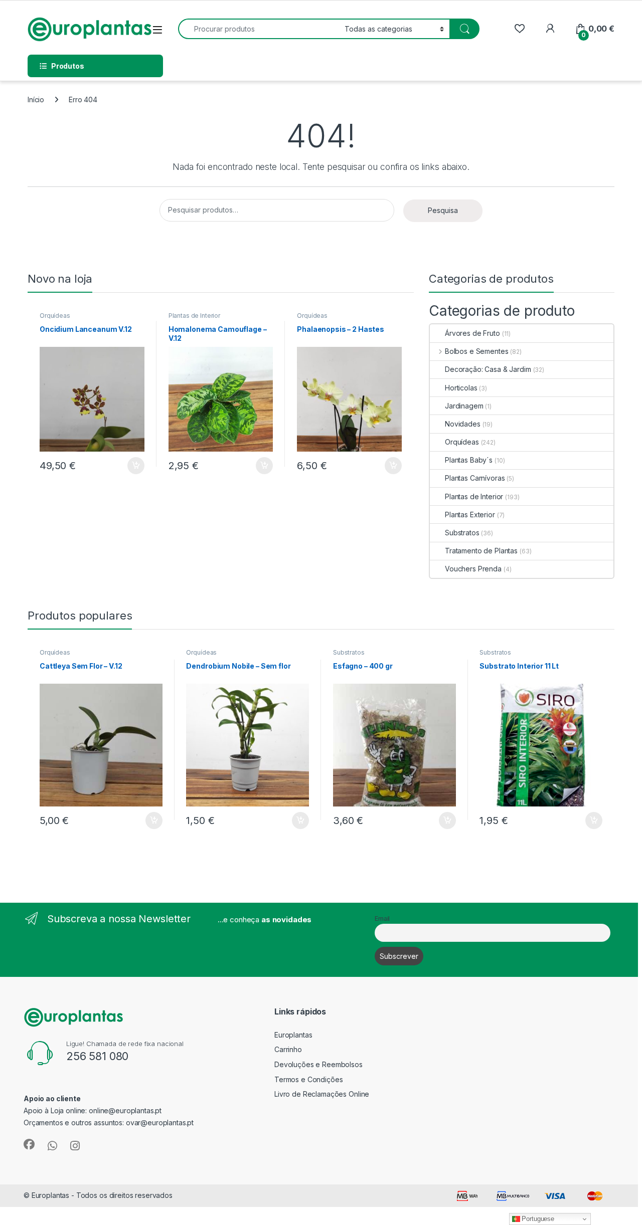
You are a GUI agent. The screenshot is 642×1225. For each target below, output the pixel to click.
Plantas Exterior (470, 514)
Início (36, 99)
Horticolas (461, 387)
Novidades (462, 424)
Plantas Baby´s (469, 460)
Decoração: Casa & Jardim (488, 369)
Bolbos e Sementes (476, 351)
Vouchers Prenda (473, 568)
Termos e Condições (308, 1079)
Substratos (462, 532)
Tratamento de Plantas (481, 550)
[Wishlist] (519, 29)
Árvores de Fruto (472, 333)
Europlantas (293, 1035)
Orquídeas (55, 315)
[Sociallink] (29, 1144)
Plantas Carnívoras (475, 478)
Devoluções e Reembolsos (318, 1064)
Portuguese (537, 1218)
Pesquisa (443, 210)
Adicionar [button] (129, 465)
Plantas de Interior (194, 315)
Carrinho (288, 1049)
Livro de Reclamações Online (321, 1094)
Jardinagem (464, 405)
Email (382, 918)
